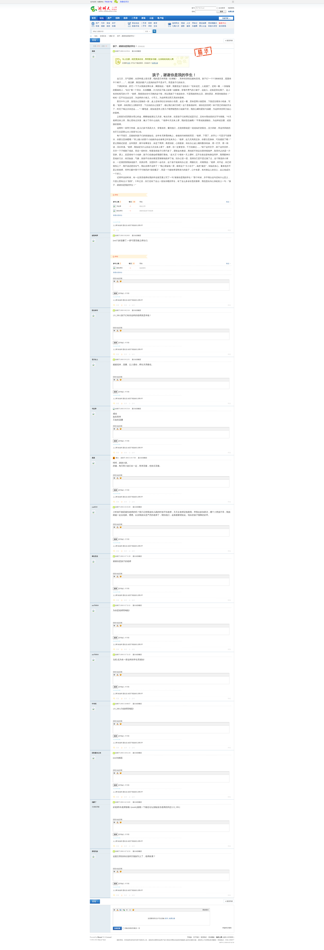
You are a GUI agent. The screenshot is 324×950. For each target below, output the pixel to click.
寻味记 (194, 23)
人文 (188, 23)
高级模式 (205, 910)
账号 (193, 8)
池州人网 (219, 937)
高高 (93, 51)
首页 (94, 18)
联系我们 (204, 937)
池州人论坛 (91, 36)
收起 (227, 202)
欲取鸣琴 (95, 235)
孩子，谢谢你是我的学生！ (126, 36)
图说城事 (202, 23)
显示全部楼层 (136, 51)
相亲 (126, 18)
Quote (127, 910)
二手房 (134, 18)
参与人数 (117, 202)
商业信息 (135, 23)
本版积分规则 (226, 928)
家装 (143, 18)
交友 (155, 26)
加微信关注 (124, 2)
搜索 (146, 31)
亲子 (114, 23)
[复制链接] (141, 46)
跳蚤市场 (135, 26)
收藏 (114, 26)
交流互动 (103, 36)
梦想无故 (95, 851)
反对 (133, 305)
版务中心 (222, 23)
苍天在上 (95, 359)
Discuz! (99, 937)
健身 (188, 26)
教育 (155, 23)
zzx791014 (95, 605)
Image (120, 910)
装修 (97, 26)
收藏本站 (100, 2)
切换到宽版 (232, 2)
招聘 (118, 18)
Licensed (108, 937)
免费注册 (231, 11)
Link (124, 910)
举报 (229, 230)
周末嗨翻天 (212, 23)
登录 (128, 63)
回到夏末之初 (96, 753)
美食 (108, 23)
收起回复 (119, 278)
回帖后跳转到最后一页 (132, 928)
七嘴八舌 (175, 26)
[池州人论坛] (104, 13)
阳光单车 (120, 211)
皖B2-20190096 (228, 937)
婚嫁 (103, 26)
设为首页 (93, 2)
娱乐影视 (222, 26)
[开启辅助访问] (230, 2)
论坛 (102, 18)
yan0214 (94, 507)
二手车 (143, 26)
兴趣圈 (194, 26)
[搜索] (154, 31)
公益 (151, 18)
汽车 (103, 23)
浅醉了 (94, 802)
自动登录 (222, 8)
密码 (193, 11)
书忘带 (119, 206)
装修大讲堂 (212, 26)
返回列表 (230, 40)
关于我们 (196, 937)
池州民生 (175, 23)
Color (117, 281)
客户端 (160, 18)
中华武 (94, 704)
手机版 (189, 937)
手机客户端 (108, 2)
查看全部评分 (117, 215)
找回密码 (231, 8)
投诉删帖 (211, 937)
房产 (110, 18)
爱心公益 (202, 26)
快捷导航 (225, 18)
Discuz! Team (102, 939)
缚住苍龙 (95, 556)
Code (130, 910)
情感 (183, 23)
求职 (150, 26)
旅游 (108, 26)
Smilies (120, 281)
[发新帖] (95, 40)
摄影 (183, 26)
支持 (125, 305)
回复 (117, 230)
